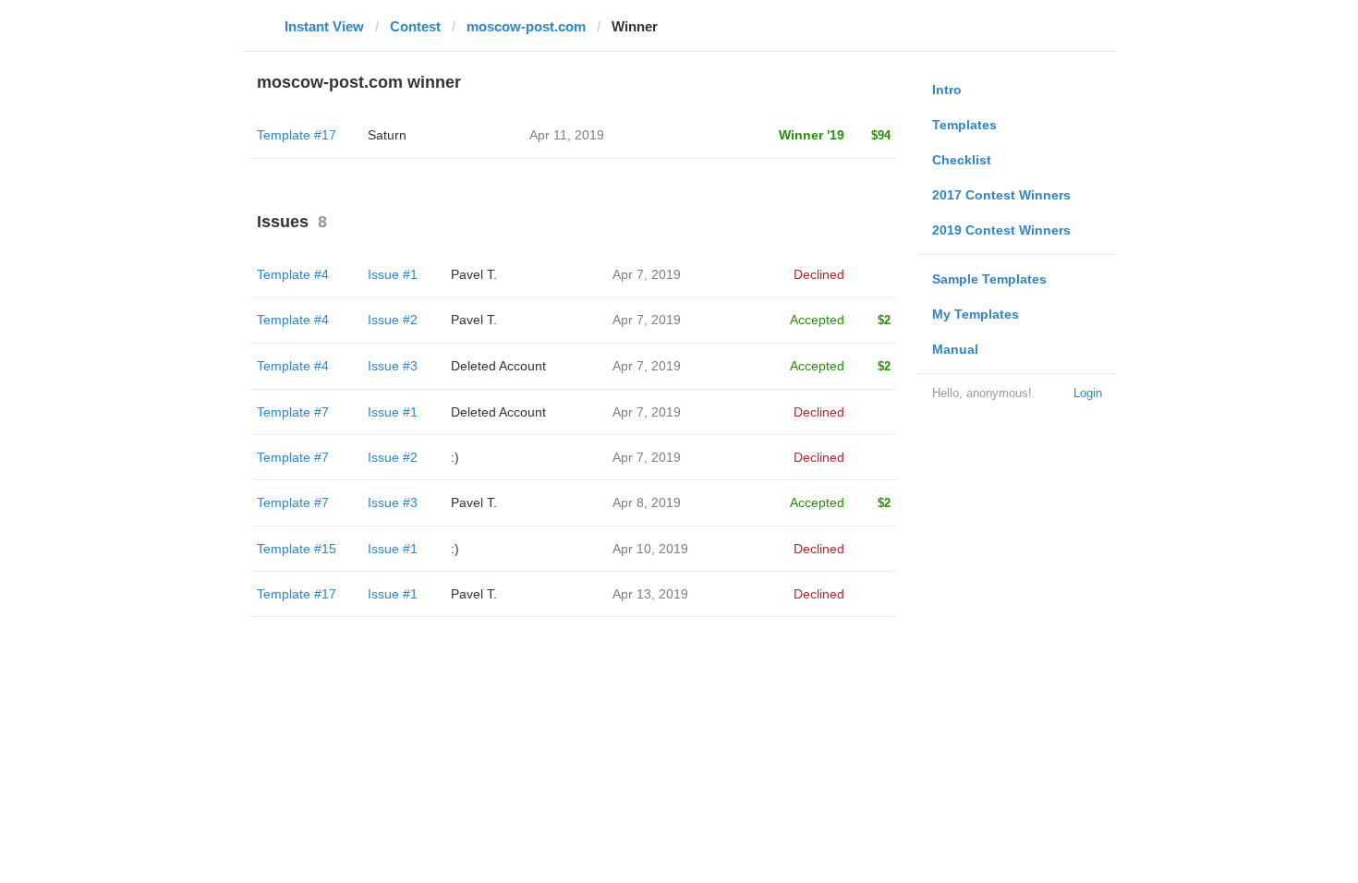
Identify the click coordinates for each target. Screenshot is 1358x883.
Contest (415, 26)
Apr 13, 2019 (650, 594)
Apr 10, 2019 (650, 548)
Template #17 (296, 134)
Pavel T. (474, 274)
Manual (955, 349)
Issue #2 (393, 319)
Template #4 (293, 274)
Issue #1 (393, 274)
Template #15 (296, 548)
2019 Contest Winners (1001, 230)
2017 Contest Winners (1001, 194)
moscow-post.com (526, 26)
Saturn (387, 134)
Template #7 (293, 412)
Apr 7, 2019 (646, 274)
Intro (947, 89)
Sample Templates (989, 279)
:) (455, 457)
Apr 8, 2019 (646, 502)
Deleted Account (498, 365)
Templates (964, 124)
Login (1087, 393)
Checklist (961, 159)
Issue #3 (393, 365)
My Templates (975, 314)
